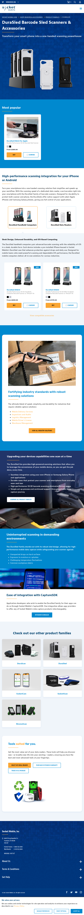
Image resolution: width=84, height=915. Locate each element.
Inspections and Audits (21, 414)
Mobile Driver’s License (22, 420)
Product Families (53, 17)
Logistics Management (21, 417)
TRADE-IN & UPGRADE (18, 771)
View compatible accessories (42, 315)
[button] (80, 2)
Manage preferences (43, 911)
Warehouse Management (22, 423)
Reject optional (61, 911)
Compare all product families (20, 500)
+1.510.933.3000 (18, 849)
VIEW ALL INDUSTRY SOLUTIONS (42, 431)
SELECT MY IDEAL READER (19, 765)
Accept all (76, 911)
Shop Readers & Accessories (31, 17)
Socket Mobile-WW (9, 17)
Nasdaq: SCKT (8, 853)
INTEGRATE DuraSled (42, 615)
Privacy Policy (19, 906)
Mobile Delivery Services (22, 412)
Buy (14, 155)
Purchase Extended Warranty (47, 765)
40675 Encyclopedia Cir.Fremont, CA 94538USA (11, 840)
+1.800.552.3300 (18, 847)
